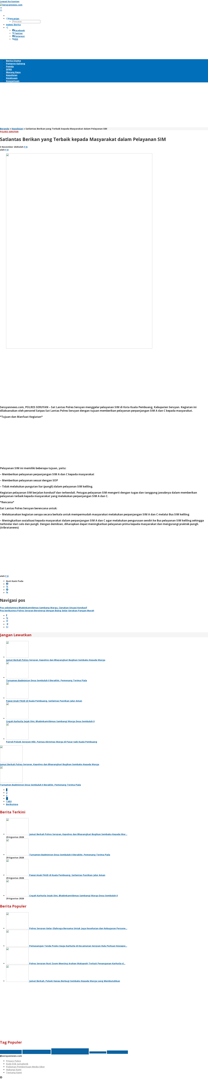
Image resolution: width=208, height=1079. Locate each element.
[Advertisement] (55, 49)
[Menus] (1, 7)
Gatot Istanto (11, 1052)
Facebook (19, 30)
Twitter (18, 33)
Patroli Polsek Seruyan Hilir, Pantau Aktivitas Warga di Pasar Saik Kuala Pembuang (51, 741)
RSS (16, 39)
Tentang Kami (14, 1072)
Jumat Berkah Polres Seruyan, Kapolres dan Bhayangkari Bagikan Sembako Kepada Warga (55, 660)
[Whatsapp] (7, 627)
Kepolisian (17, 128)
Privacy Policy (13, 1060)
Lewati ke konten (9, 1)
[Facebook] (7, 584)
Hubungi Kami (13, 1069)
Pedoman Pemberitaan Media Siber (25, 1066)
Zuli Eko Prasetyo (117, 1052)
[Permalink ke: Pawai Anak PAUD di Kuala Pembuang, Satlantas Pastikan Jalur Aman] (17, 697)
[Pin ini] (7, 621)
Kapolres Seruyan (36, 1052)
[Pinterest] (7, 589)
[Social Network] (7, 27)
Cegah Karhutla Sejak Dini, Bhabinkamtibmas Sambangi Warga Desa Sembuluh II (50, 721)
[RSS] (7, 592)
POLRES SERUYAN (9, 131)
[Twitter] (7, 586)
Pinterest (19, 36)
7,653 (9, 801)
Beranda (4, 128)
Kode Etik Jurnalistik (17, 1063)
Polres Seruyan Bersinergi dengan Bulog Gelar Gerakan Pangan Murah (47, 610)
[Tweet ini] (7, 618)
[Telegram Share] (7, 624)
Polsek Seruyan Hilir (97, 1052)
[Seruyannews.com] (11, 4)
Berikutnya (12, 804)
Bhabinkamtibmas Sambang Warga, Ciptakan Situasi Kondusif (43, 607)
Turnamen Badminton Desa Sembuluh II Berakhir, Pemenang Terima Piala (46, 680)
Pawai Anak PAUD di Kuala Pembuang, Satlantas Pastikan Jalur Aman (44, 700)
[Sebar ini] (6, 615)
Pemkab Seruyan (70, 1051)
